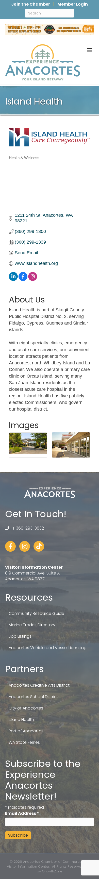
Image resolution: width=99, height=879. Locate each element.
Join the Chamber (30, 4)
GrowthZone (52, 871)
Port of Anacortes (26, 731)
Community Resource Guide (36, 613)
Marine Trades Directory (32, 625)
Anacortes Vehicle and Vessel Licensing (48, 648)
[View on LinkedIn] (13, 279)
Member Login (72, 4)
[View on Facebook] (23, 279)
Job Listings (20, 636)
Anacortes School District (33, 697)
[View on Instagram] (32, 279)
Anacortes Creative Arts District (39, 685)
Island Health (21, 719)
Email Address (22, 813)
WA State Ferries (24, 742)
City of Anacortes (26, 708)
